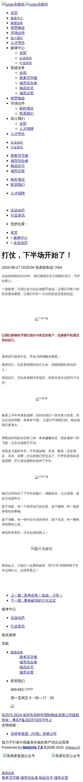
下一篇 (33, 600)
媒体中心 (21, 237)
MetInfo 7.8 (33, 747)
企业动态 (18, 210)
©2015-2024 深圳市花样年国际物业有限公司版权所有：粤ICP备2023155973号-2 (40, 717)
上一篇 (37, 595)
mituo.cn (72, 747)
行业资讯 (18, 215)
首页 (14, 12)
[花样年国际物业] (25, 4)
